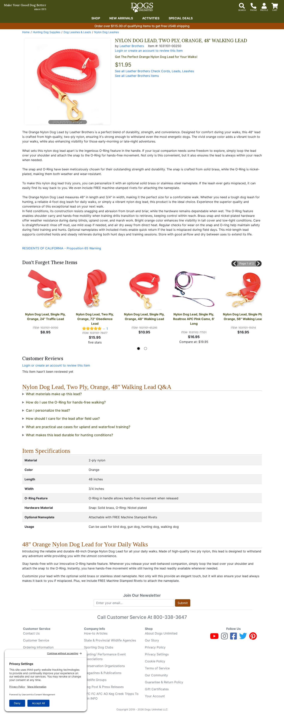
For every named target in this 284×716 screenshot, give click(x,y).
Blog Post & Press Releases (104, 687)
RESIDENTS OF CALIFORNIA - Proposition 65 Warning (61, 248)
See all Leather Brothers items (137, 76)
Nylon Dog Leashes (106, 32)
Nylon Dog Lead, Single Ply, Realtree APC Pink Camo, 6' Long (194, 318)
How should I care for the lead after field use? (63, 418)
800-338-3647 (170, 617)
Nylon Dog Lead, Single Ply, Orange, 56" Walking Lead (243, 316)
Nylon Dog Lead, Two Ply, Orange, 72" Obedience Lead (95, 318)
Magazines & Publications (102, 673)
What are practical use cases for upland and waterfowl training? (78, 427)
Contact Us (31, 633)
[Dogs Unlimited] (142, 7)
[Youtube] (214, 638)
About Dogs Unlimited (161, 633)
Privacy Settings (157, 654)
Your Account (155, 696)
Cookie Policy (155, 661)
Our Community (156, 675)
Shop (95, 18)
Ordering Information (38, 647)
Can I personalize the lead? (48, 410)
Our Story (152, 640)
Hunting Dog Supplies (46, 32)
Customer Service (36, 640)
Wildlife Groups (95, 680)
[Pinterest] (253, 638)
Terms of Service (157, 668)
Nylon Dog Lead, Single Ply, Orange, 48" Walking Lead (144, 316)
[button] (234, 263)
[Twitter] (243, 638)
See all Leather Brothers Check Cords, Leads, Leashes (154, 71)
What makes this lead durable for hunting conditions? (69, 435)
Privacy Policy (155, 647)
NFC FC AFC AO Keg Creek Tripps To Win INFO (111, 696)
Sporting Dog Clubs (98, 647)
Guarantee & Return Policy (164, 682)
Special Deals (181, 18)
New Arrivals (121, 18)
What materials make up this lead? (54, 394)
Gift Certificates (157, 689)
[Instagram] (224, 638)
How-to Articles (95, 633)
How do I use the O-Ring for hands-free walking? (66, 402)
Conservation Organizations (104, 666)
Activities (150, 18)
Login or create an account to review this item (56, 365)
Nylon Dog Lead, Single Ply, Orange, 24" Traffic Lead (45, 316)
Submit (183, 603)
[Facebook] (233, 638)
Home (26, 32)
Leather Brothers (132, 46)
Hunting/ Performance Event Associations (105, 656)
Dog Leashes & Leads (77, 32)
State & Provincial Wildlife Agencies (110, 640)
